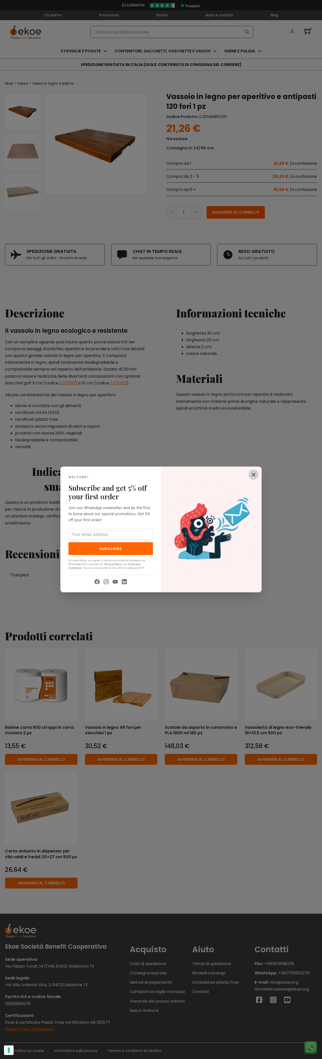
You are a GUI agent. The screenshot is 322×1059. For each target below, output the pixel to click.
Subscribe (110, 548)
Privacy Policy (113, 564)
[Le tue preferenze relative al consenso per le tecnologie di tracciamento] (9, 1050)
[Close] (254, 475)
